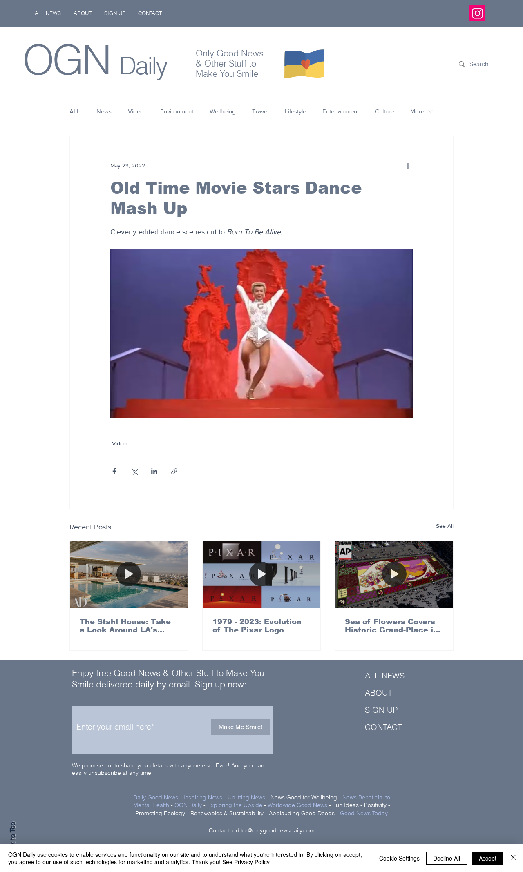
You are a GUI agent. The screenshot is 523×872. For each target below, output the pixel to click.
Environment (176, 111)
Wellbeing (223, 111)
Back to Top (13, 839)
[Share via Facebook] (114, 471)
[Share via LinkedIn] (154, 471)
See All (445, 526)
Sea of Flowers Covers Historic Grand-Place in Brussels (391, 626)
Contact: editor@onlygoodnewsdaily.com (262, 830)
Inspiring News (202, 797)
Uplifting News (246, 797)
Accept (487, 858)
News (104, 111)
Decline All (446, 858)
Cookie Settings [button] (399, 858)
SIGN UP (381, 710)
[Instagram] (477, 13)
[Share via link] (174, 471)
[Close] (513, 858)
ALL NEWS (385, 675)
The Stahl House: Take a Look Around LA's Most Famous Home (125, 626)
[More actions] (408, 165)
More (417, 111)
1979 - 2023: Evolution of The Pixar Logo (257, 626)
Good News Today (364, 813)
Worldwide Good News (297, 805)
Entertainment (340, 111)
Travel (260, 111)
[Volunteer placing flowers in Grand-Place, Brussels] (394, 574)
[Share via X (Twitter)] (134, 471)
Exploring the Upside (235, 805)
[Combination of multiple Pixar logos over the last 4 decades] (262, 574)
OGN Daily (188, 805)
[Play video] (261, 333)
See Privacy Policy (246, 862)
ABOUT (378, 692)
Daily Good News (155, 797)
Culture (384, 111)
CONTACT (383, 727)
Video (136, 111)
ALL (74, 111)
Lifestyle (295, 111)
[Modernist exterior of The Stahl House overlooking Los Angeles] (129, 574)
